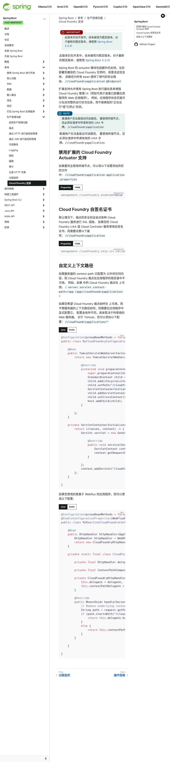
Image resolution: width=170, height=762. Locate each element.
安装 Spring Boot (13, 50)
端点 (11, 128)
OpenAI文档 (81, 6)
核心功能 (11, 78)
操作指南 (9, 188)
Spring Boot (66, 18)
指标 (11, 155)
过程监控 (13, 177)
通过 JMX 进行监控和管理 (22, 139)
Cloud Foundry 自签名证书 (148, 33)
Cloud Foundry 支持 (20, 183)
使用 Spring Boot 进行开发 (21, 72)
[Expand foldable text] (118, 485)
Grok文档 (62, 6)
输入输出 (11, 94)
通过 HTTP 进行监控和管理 (23, 133)
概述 (6, 28)
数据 (9, 89)
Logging (13, 150)
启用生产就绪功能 (18, 122)
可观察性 (13, 144)
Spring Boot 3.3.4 (97, 60)
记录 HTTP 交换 (17, 172)
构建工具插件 (11, 194)
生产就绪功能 (14, 116)
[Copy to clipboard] (122, 196)
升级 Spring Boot (13, 56)
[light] (164, 16)
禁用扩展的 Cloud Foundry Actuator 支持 (148, 27)
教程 (6, 61)
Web (9, 83)
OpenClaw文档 (141, 6)
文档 (6, 34)
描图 (11, 161)
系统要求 (9, 45)
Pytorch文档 (100, 6)
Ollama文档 (45, 6)
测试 (9, 105)
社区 (6, 39)
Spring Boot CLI (13, 199)
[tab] (66, 187)
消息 (9, 100)
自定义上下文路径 (144, 37)
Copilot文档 (120, 6)
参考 (6, 67)
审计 (11, 166)
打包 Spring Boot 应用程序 (21, 111)
